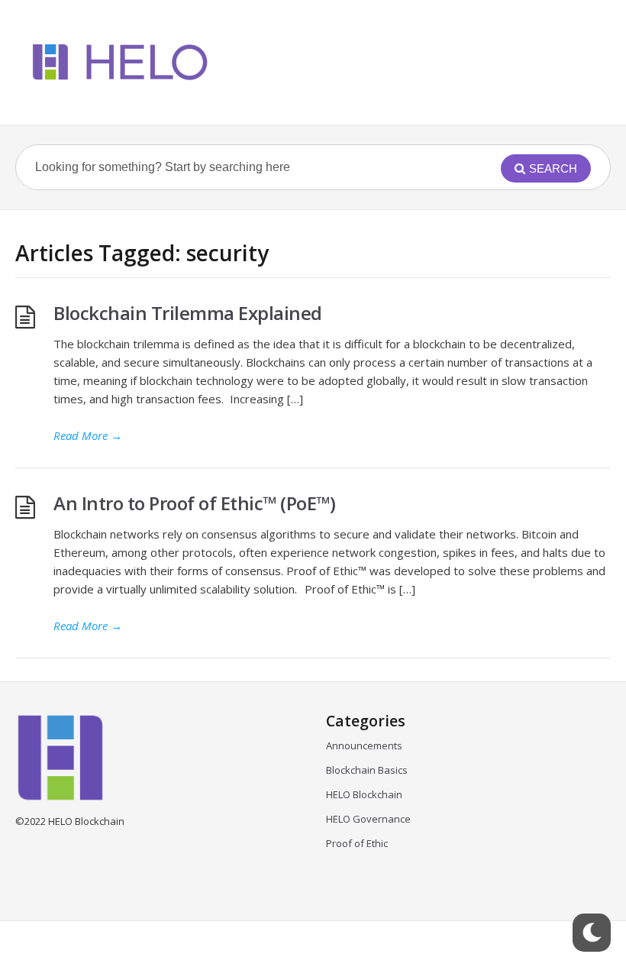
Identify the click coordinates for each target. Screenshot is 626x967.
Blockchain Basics (367, 770)
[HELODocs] (117, 62)
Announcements (364, 745)
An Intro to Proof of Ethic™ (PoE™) (194, 503)
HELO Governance (368, 819)
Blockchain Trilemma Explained (192, 312)
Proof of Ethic (357, 843)
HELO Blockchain (364, 794)
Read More (87, 435)
